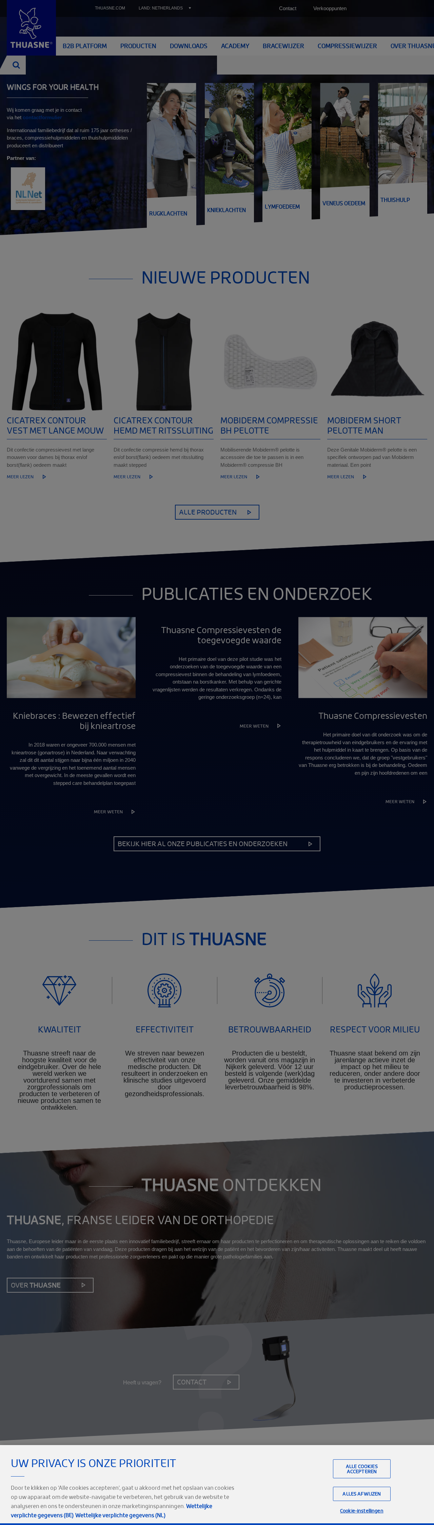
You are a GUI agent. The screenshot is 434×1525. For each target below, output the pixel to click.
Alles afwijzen (361, 1494)
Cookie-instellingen (361, 1511)
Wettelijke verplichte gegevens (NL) (120, 1515)
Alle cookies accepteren (362, 1468)
